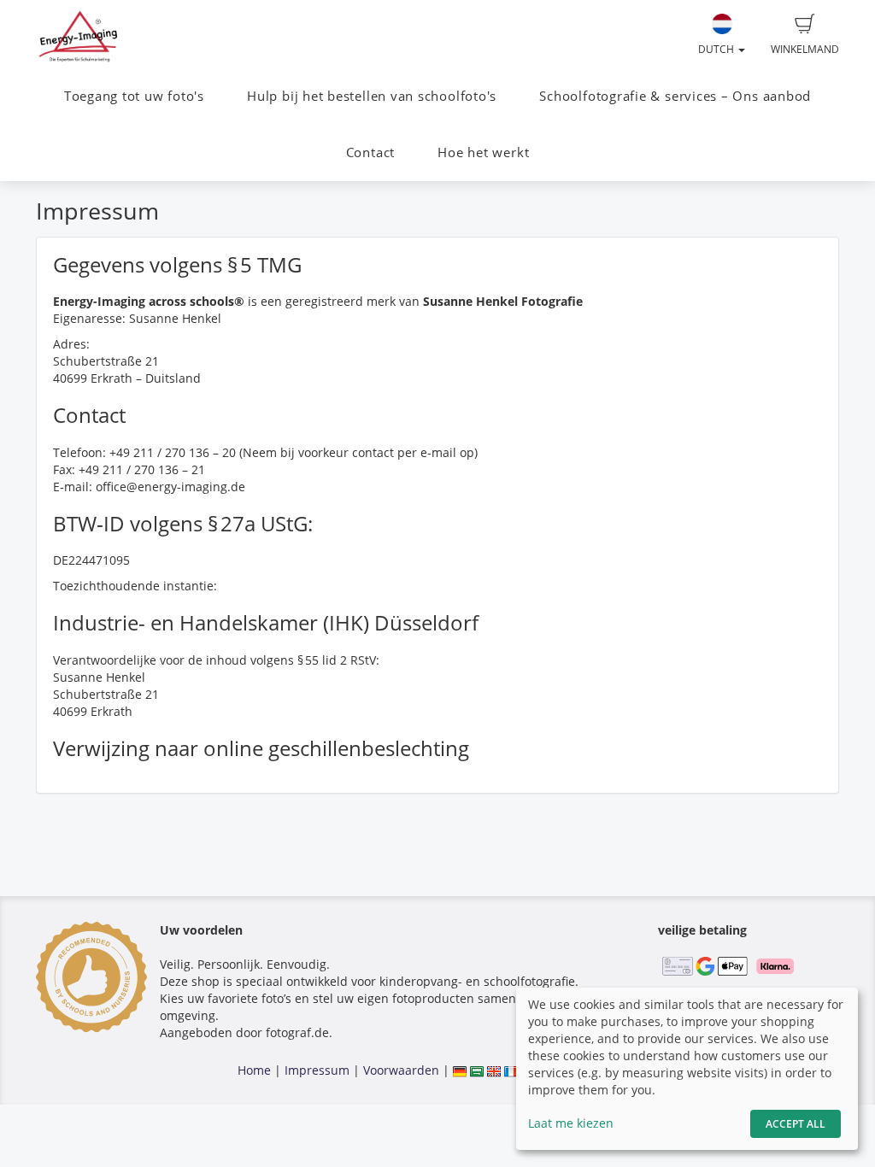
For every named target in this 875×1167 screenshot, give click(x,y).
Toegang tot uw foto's (134, 96)
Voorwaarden (401, 1070)
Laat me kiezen (571, 1123)
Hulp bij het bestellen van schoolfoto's (371, 96)
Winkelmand (805, 49)
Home (254, 1070)
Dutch (717, 49)
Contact (370, 152)
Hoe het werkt (483, 152)
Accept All (795, 1124)
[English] (494, 1070)
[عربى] (477, 1070)
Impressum (317, 1070)
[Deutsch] (460, 1070)
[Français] (511, 1070)
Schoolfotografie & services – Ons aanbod (675, 96)
